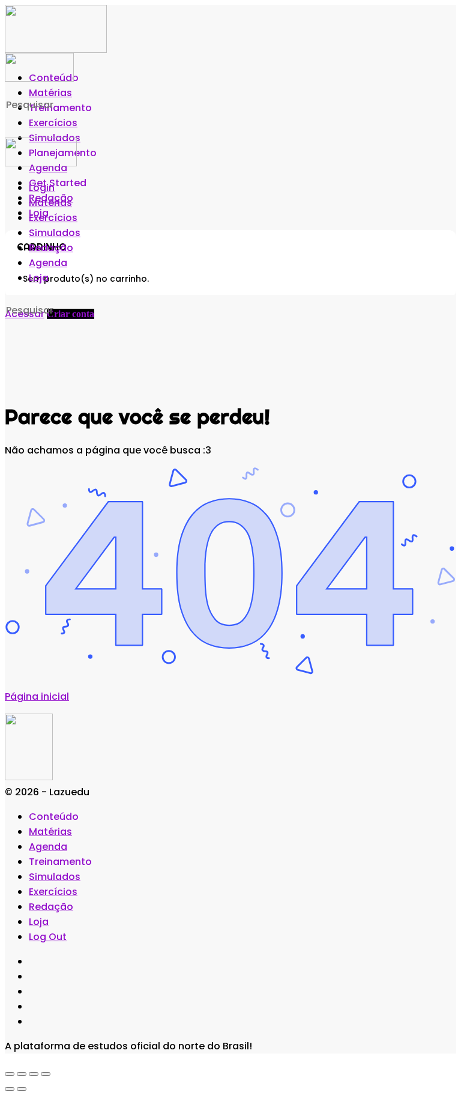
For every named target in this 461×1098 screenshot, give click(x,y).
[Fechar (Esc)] (45, 1074)
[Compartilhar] (33, 1074)
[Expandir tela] (21, 1074)
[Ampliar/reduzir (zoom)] (9, 1074)
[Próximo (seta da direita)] (21, 1089)
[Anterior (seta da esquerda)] (9, 1089)
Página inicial (37, 696)
